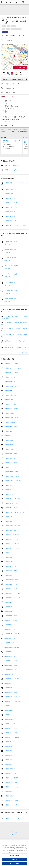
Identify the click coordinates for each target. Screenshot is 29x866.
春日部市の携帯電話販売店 (11, 579)
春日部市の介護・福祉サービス (12, 696)
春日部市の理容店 (9, 796)
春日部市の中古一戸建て (11, 207)
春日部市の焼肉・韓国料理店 (12, 408)
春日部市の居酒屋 (9, 413)
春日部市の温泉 (8, 516)
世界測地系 (13, 117)
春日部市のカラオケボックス (12, 503)
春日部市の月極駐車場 (10, 189)
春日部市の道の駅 (9, 674)
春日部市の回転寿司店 (10, 395)
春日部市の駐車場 (9, 651)
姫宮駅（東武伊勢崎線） (11, 298)
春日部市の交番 (8, 746)
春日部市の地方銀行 (10, 724)
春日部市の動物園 (9, 444)
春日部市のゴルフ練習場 (11, 462)
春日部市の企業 (8, 764)
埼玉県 (3, 28)
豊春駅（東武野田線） (10, 282)
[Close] (27, 841)
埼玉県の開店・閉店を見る (11, 165)
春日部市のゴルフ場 (10, 458)
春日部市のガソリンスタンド (12, 633)
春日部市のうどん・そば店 (11, 372)
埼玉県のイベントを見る (11, 170)
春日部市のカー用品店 (10, 638)
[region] (14, 57)
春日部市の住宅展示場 (10, 773)
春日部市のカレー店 (10, 399)
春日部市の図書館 (9, 751)
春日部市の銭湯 (8, 521)
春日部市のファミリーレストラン (13, 368)
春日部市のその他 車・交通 (12, 678)
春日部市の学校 (8, 760)
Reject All (14, 859)
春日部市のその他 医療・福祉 (12, 701)
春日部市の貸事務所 (10, 198)
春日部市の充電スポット (11, 656)
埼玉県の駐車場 (17, 129)
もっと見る (25, 352)
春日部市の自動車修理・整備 (12, 647)
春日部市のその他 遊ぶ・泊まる (13, 525)
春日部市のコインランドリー (12, 787)
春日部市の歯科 (8, 687)
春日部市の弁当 (8, 602)
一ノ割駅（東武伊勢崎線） (11, 274)
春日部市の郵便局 (9, 710)
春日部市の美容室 (9, 791)
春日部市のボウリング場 (11, 453)
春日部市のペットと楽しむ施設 (12, 498)
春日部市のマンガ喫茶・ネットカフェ (14, 512)
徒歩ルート (7, 244)
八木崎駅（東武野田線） (11, 257)
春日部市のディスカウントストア (13, 543)
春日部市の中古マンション (11, 202)
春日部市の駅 (8, 624)
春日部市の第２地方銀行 (11, 728)
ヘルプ (14, 837)
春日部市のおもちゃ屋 (10, 566)
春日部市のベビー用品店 (11, 570)
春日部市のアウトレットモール (12, 548)
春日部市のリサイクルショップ (12, 597)
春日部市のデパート (10, 552)
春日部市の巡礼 (8, 489)
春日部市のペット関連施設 (11, 778)
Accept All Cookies (14, 863)
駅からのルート (5, 31)
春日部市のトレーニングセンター (13, 480)
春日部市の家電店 (9, 575)
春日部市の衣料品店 (10, 561)
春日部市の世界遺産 (10, 494)
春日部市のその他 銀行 (11, 733)
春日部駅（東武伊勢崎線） (16, 28)
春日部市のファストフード (11, 363)
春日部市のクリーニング (11, 782)
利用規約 (14, 834)
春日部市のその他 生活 (11, 805)
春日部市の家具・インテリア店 (12, 593)
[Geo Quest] (23, 2)
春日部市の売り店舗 (10, 216)
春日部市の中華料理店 (10, 404)
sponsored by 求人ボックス (23, 137)
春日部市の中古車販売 (10, 669)
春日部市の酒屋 (8, 606)
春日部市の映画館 (9, 440)
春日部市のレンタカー (10, 629)
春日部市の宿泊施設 (10, 422)
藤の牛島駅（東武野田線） (11, 290)
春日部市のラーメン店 (10, 381)
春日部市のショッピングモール (12, 539)
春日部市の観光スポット (11, 426)
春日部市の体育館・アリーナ (12, 476)
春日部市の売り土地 (10, 211)
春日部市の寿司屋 (9, 390)
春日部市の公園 (8, 431)
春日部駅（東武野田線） (11, 249)
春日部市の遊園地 (9, 435)
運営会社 (14, 832)
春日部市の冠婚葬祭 (10, 769)
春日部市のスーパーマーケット (12, 534)
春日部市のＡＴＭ (9, 714)
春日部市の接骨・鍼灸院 (11, 692)
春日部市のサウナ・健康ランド (12, 471)
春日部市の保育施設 (10, 755)
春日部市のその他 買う (11, 620)
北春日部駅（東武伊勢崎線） (12, 265)
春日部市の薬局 (8, 557)
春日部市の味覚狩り (10, 485)
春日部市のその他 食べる (11, 417)
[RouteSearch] (10, 2)
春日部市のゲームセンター (11, 507)
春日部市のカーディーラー (11, 642)
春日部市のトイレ (9, 705)
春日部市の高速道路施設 (11, 665)
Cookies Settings (14, 855)
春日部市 (8, 28)
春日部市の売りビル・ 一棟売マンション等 (15, 225)
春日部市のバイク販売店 (11, 660)
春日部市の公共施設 (10, 742)
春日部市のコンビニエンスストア (13, 530)
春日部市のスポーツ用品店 (11, 584)
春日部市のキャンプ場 (10, 467)
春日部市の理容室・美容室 (11, 800)
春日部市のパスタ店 (10, 377)
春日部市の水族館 (9, 449)
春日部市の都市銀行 (10, 719)
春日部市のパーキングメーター (12, 818)
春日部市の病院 (8, 683)
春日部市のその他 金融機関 (12, 737)
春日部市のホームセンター (11, 588)
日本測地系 (22, 117)
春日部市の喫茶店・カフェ (11, 386)
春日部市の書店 (8, 611)
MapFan (3, 129)
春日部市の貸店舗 (9, 193)
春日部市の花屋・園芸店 (11, 615)
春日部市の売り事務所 (10, 220)
